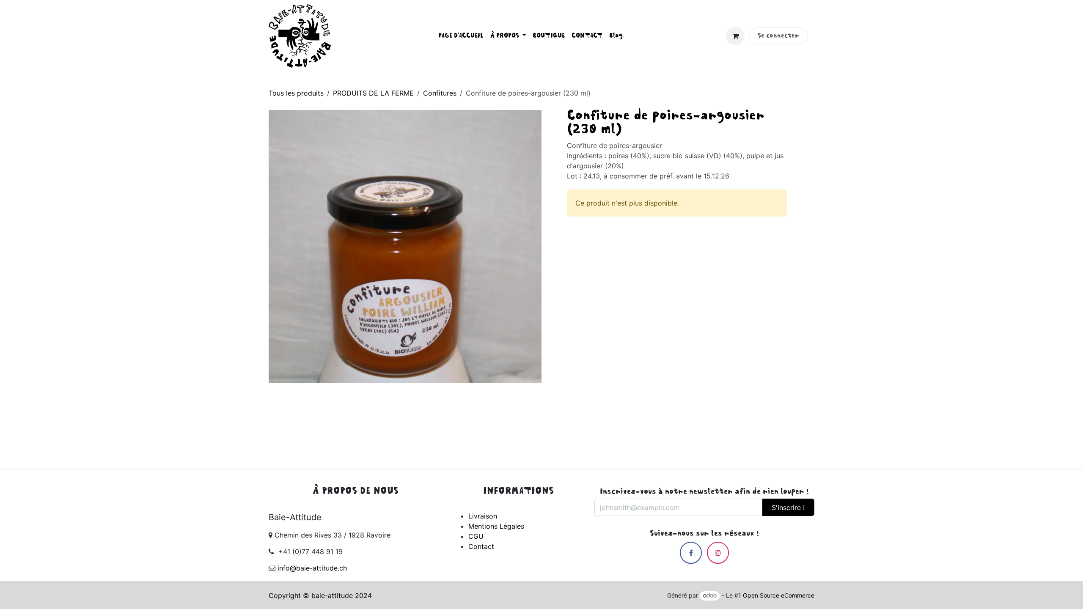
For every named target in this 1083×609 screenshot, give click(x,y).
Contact (481, 546)
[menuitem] (461, 35)
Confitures (439, 93)
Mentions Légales (496, 526)
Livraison (482, 516)
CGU (476, 536)
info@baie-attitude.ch (312, 568)
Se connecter (778, 36)
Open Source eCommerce (778, 595)
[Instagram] (718, 553)
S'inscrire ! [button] (788, 507)
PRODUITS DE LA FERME (373, 93)
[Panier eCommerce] (735, 36)
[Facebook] (691, 553)
